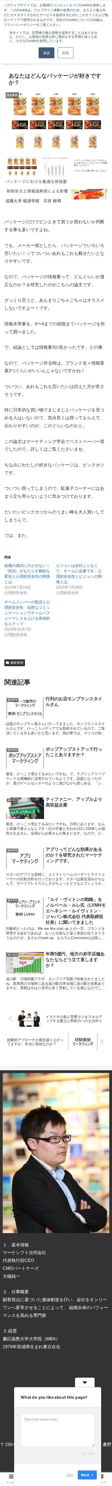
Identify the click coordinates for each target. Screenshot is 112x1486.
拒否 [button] (65, 52)
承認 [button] (46, 52)
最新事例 (16, 663)
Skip (69, 1475)
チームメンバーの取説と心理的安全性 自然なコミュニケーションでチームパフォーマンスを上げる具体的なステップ (27, 613)
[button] (100, 848)
